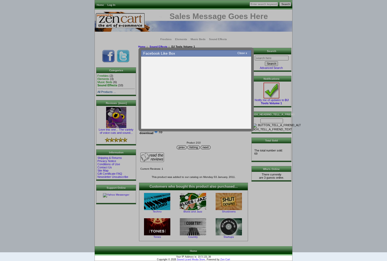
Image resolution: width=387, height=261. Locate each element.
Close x (242, 53)
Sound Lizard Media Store (191, 259)
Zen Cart (225, 259)
